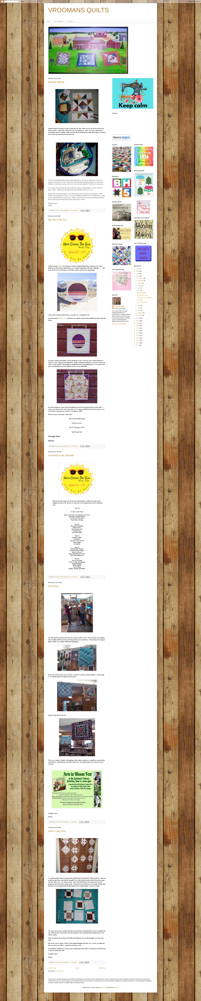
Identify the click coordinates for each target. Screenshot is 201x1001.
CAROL (60, 266)
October (139, 283)
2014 (137, 335)
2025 (137, 269)
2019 (137, 323)
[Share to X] (85, 211)
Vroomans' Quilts (119, 306)
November (140, 280)
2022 (137, 276)
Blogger (116, 987)
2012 (137, 340)
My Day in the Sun (57, 219)
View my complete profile (119, 324)
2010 (137, 345)
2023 (137, 273)
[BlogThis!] (83, 211)
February (140, 313)
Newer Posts (52, 968)
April (138, 308)
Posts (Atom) (59, 971)
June (139, 290)
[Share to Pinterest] (89, 211)
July (138, 288)
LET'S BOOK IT (59, 21)
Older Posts (102, 968)
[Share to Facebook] (87, 211)
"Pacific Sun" (63, 318)
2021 (137, 318)
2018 (137, 325)
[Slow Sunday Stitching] (143, 213)
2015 (137, 333)
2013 (137, 338)
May (138, 305)
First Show (53, 586)
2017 (137, 328)
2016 (137, 330)
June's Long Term (57, 831)
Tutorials (70, 21)
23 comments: (74, 446)
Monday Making (56, 82)
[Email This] (81, 211)
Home (48, 21)
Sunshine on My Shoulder (61, 455)
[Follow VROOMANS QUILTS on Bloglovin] (121, 140)
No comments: (74, 210)
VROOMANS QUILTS (78, 10)
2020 (137, 321)
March (139, 310)
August (139, 285)
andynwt (103, 987)
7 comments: (73, 962)
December (140, 278)
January (139, 315)
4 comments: (73, 821)
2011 (137, 343)
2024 (137, 271)
